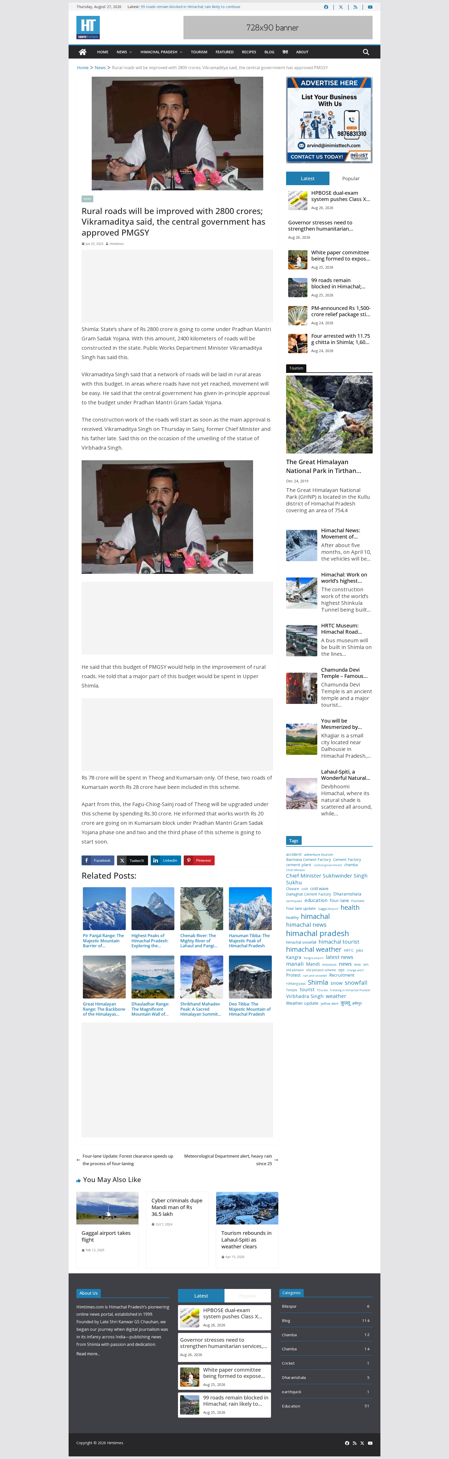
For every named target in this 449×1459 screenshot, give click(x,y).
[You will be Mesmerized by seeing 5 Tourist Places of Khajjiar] (301, 739)
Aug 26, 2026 (322, 207)
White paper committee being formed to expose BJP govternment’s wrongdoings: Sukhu (340, 255)
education (316, 900)
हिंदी (285, 51)
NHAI (357, 965)
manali (295, 963)
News (122, 51)
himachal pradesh (317, 933)
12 (367, 1334)
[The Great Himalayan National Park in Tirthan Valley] (329, 414)
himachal (315, 916)
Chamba (289, 1334)
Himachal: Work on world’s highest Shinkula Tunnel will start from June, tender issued (345, 578)
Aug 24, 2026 (322, 322)
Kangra (293, 957)
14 (367, 1348)
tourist (307, 990)
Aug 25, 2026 (322, 267)
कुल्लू (345, 1002)
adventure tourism (318, 854)
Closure (292, 888)
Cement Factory (347, 859)
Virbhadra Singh (304, 996)
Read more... (88, 1354)
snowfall (356, 982)
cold (304, 889)
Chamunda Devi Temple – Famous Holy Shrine (342, 673)
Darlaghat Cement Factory (308, 894)
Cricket (288, 1363)
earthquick (291, 1391)
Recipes (249, 51)
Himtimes (117, 244)
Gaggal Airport (328, 909)
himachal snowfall (301, 942)
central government (328, 865)
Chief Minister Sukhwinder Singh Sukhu (327, 879)
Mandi (313, 964)
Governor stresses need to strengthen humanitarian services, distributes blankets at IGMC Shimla (326, 225)
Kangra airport (313, 958)
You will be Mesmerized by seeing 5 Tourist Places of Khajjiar (341, 724)
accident (294, 854)
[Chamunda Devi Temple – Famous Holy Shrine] (301, 688)
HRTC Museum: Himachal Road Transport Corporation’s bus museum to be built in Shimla (345, 628)
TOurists (322, 990)
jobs (359, 950)
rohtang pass (296, 984)
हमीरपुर (357, 1003)
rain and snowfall (315, 975)
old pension (295, 970)
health (350, 907)
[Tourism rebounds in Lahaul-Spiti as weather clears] (247, 1195)
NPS (365, 965)
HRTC (349, 950)
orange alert (355, 970)
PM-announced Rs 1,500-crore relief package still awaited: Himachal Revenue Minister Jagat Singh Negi (341, 311)
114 (365, 1320)
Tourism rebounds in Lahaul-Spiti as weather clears (246, 1239)
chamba (351, 865)
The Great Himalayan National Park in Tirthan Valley (321, 466)
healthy (292, 917)
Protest (293, 975)
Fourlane (357, 901)
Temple (291, 990)
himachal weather (313, 949)
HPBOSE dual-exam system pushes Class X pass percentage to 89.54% (338, 196)
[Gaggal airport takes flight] (107, 1195)
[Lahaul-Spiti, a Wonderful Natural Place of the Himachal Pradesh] (301, 793)
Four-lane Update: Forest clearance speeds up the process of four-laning (128, 1159)
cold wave (319, 888)
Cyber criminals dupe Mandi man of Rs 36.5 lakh (176, 1207)
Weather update (302, 1003)
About (302, 51)
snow (336, 983)
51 (367, 1405)
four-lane (339, 900)
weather (336, 996)
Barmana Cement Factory (308, 859)
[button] (129, 52)
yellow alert (329, 1004)
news (345, 963)
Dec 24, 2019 (297, 480)
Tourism (199, 51)
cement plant (298, 864)
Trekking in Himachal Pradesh (350, 990)
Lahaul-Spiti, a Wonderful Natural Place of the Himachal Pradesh (343, 775)
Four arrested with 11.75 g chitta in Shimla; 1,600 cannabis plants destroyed (340, 339)
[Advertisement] (177, 286)
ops (341, 970)
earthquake (294, 901)
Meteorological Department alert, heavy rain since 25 (228, 1159)
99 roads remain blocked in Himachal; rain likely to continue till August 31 (341, 283)
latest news (339, 957)
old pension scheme (321, 970)
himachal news (306, 924)
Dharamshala (347, 894)
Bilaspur (289, 1306)
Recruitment (341, 975)
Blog (269, 51)
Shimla (318, 982)
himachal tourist (339, 941)
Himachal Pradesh (159, 51)
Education (291, 1406)
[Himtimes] (82, 52)
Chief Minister (295, 870)
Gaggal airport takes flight (106, 1236)
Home (102, 51)
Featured (225, 51)
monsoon (329, 965)
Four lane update (301, 908)
